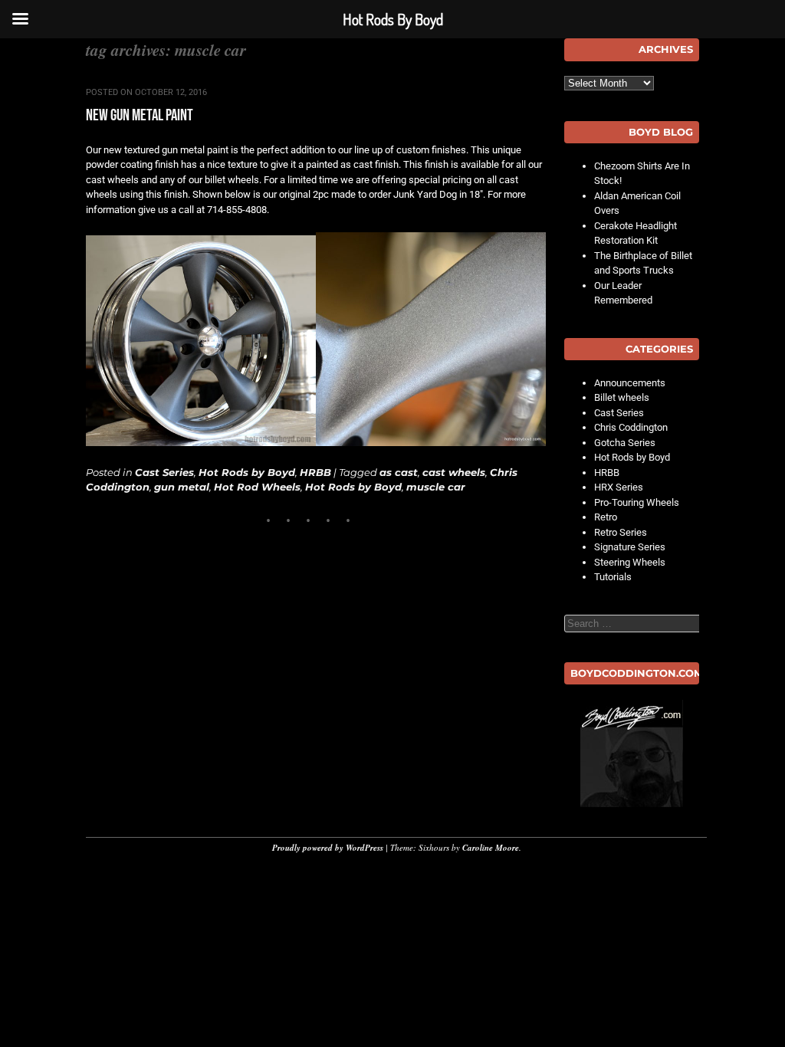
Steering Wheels (629, 562)
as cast (398, 472)
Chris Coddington (631, 427)
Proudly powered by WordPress (327, 848)
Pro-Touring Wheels (636, 502)
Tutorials (613, 577)
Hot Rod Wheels (257, 487)
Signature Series (629, 547)
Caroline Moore (490, 848)
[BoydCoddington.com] (631, 753)
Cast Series (164, 472)
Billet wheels (621, 397)
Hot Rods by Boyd (247, 472)
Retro (605, 517)
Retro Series (620, 532)
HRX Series (618, 487)
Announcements (629, 383)
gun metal (181, 487)
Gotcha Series (624, 442)
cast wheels (453, 472)
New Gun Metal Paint (139, 115)
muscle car (435, 487)
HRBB (315, 472)
